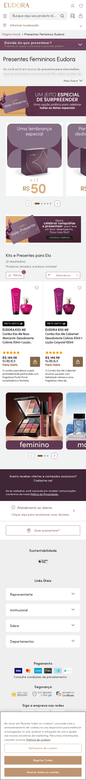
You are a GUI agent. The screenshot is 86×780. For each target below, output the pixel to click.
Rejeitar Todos (43, 760)
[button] (35, 362)
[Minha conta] (72, 6)
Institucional (19, 610)
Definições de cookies (43, 748)
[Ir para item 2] (42, 203)
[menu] (5, 16)
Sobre (14, 626)
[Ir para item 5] (50, 203)
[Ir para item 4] (47, 203)
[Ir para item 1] (37, 203)
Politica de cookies (38, 740)
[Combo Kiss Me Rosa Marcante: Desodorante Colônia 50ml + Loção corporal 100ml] (21, 301)
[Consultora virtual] (72, 16)
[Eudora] (16, 6)
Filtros (18, 274)
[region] (43, 745)
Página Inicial (11, 34)
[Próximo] (57, 203)
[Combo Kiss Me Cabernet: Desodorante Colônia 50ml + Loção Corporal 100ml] (64, 301)
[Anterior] (29, 203)
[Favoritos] (81, 6)
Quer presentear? (46, 530)
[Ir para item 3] (45, 203)
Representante (21, 594)
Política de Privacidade (44, 494)
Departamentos (22, 641)
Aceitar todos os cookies (43, 772)
